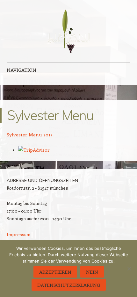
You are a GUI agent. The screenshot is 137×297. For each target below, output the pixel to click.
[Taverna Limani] (68, 31)
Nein (92, 272)
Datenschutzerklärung (68, 285)
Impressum (18, 234)
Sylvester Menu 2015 (30, 134)
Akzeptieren (55, 272)
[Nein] (129, 268)
